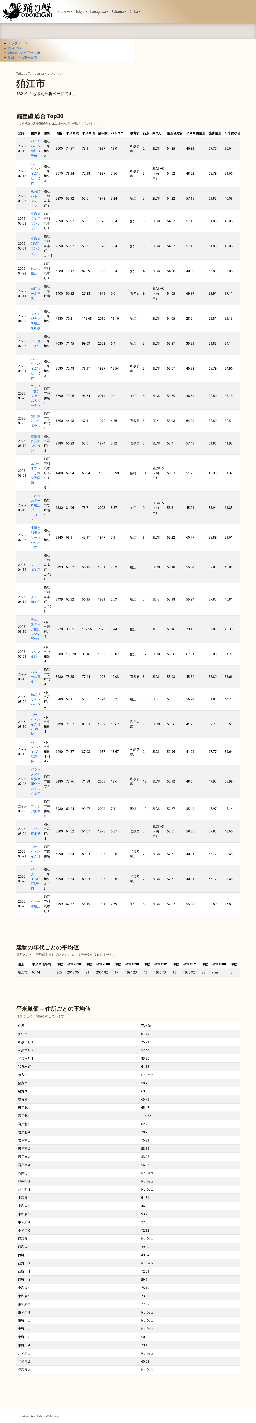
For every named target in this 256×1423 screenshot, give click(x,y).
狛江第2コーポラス (35, 421)
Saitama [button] (118, 11)
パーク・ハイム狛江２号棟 (35, 368)
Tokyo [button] (80, 11)
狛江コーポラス (35, 293)
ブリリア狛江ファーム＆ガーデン (35, 396)
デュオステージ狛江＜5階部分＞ (35, 629)
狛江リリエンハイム (35, 699)
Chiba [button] (133, 11)
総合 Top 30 (16, 48)
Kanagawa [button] (98, 11)
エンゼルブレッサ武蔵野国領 (35, 473)
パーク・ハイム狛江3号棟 (35, 724)
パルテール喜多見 (35, 677)
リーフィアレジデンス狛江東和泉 (35, 318)
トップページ (17, 43)
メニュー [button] (63, 11)
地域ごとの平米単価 (22, 57)
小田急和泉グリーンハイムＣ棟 (35, 537)
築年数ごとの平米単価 (24, 53)
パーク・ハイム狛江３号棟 (35, 173)
